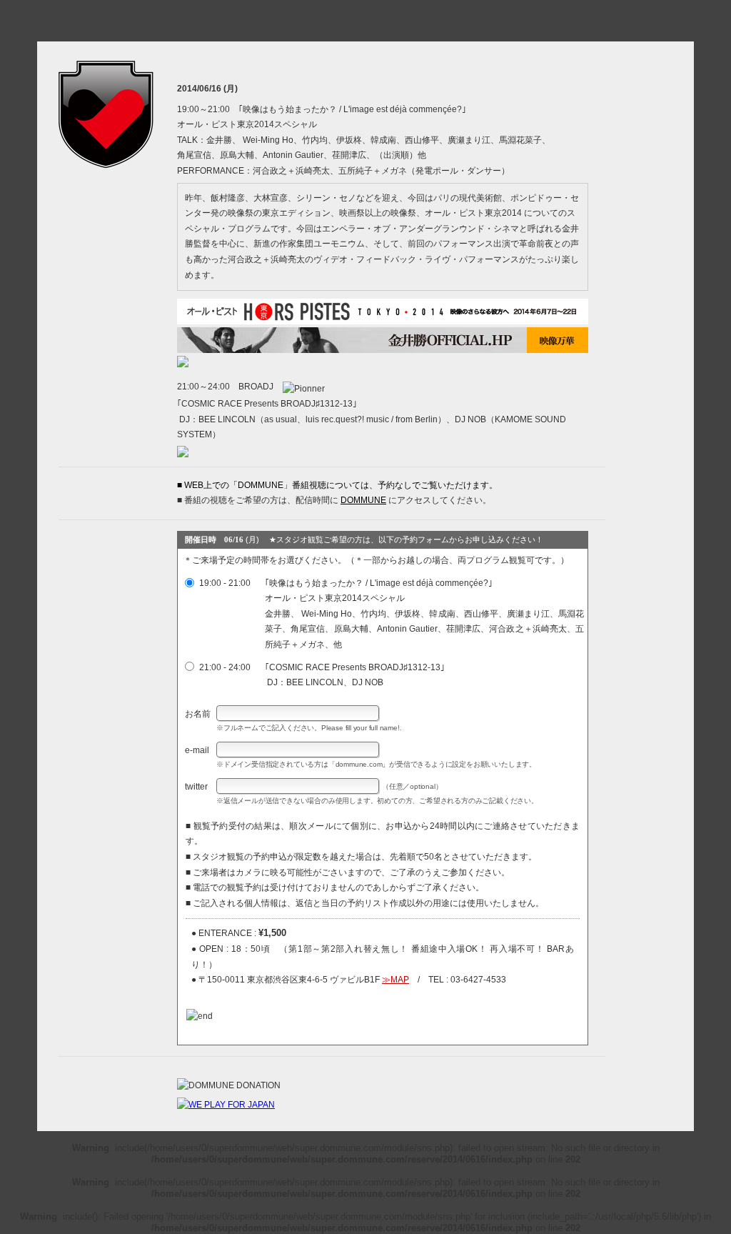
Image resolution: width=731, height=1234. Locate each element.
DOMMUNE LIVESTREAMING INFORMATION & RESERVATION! (365, 27)
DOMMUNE (363, 500)
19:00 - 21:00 (224, 583)
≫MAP (395, 980)
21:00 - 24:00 (224, 667)
